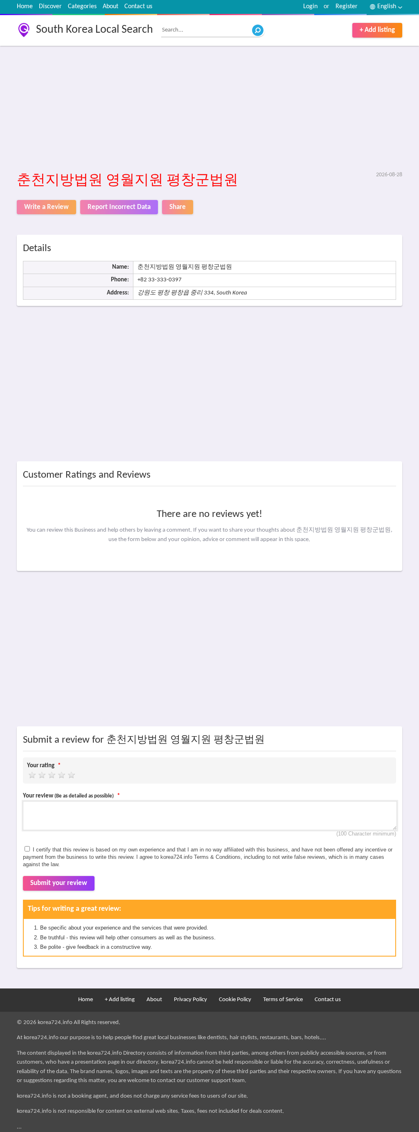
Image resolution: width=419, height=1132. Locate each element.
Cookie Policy (235, 1000)
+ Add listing (377, 30)
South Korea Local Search (94, 30)
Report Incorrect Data (119, 207)
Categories (82, 6)
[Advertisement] (209, 109)
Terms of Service (283, 1000)
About (110, 6)
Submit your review (58, 883)
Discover (50, 6)
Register (347, 6)
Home (25, 6)
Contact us (138, 6)
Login (310, 6)
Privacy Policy (190, 1000)
